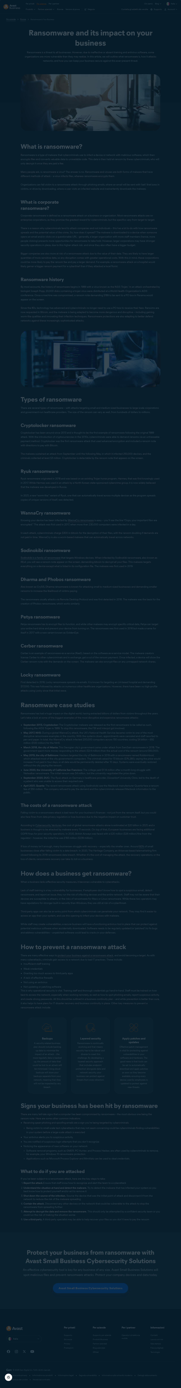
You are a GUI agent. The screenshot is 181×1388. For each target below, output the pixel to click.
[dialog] (90, 694)
